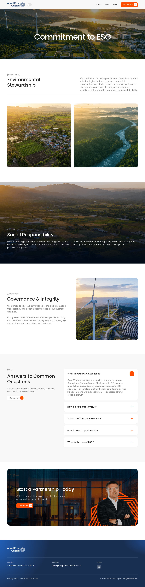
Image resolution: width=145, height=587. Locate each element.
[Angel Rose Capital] (16, 4)
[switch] (29, 4)
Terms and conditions (29, 578)
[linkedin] (99, 567)
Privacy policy (12, 578)
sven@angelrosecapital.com (66, 565)
